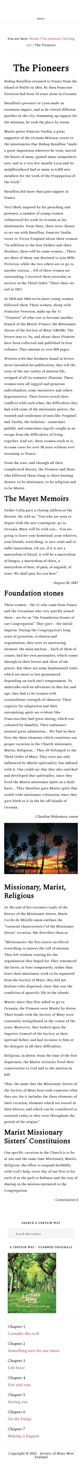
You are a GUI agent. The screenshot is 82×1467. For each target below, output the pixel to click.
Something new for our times (33, 1351)
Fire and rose (19, 1385)
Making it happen (23, 1436)
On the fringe (20, 1419)
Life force (16, 1368)
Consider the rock (23, 1334)
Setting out (17, 1402)
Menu (41, 19)
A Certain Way (41, 7)
